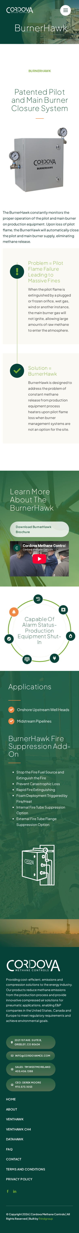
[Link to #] (65, 10)
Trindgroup (46, 1218)
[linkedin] (14, 1191)
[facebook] (7, 1191)
